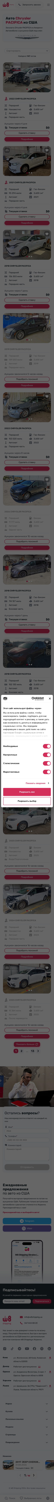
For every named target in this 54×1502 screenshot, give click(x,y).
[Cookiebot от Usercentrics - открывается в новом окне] (33, 699)
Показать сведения (36, 783)
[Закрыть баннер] (50, 699)
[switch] (47, 755)
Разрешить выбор (27, 801)
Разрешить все (27, 792)
